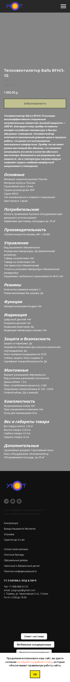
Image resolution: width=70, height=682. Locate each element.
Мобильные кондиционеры (34, 644)
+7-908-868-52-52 (18, 586)
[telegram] (6, 501)
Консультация (11, 523)
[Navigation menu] (63, 6)
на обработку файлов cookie (34, 662)
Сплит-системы (34, 636)
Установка (9, 534)
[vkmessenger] (19, 501)
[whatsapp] (12, 501)
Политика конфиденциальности (20, 571)
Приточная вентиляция (34, 652)
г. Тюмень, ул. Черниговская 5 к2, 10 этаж (26, 593)
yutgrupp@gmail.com (23, 590)
